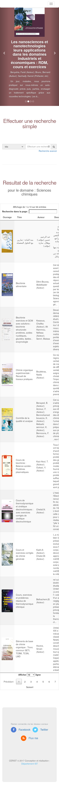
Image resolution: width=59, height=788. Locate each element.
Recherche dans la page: (15, 211)
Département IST (29, 763)
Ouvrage (7, 217)
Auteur (41, 217)
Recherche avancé (48, 150)
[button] (4, 53)
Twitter (43, 729)
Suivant (29, 687)
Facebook (24, 729)
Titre (19, 217)
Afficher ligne (29, 674)
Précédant (8, 681)
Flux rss (33, 738)
